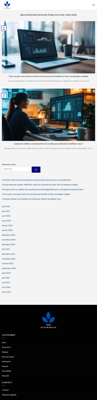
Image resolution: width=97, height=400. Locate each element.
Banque (5, 352)
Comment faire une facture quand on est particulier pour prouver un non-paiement (36, 180)
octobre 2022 (8, 263)
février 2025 (7, 225)
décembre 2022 (8, 254)
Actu (4, 342)
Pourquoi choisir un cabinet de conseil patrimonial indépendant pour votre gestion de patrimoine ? (43, 189)
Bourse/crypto (8, 357)
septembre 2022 (9, 268)
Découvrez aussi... (9, 164)
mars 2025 (6, 220)
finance (5, 366)
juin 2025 (6, 211)
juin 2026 (6, 206)
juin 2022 (6, 277)
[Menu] (93, 5)
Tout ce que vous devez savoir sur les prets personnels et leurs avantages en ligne (36, 194)
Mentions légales (9, 395)
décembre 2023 (8, 244)
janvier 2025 (7, 230)
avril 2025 (6, 216)
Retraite (5, 376)
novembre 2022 (8, 258)
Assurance (6, 347)
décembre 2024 (8, 235)
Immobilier (6, 371)
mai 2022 (6, 282)
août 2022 (6, 273)
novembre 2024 (8, 239)
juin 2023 (6, 249)
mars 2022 (6, 292)
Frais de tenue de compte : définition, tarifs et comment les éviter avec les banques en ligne (40, 184)
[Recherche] (36, 169)
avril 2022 (6, 287)
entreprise (6, 361)
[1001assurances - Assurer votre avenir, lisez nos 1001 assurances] (14, 5)
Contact (5, 390)
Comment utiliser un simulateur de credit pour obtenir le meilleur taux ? (32, 199)
